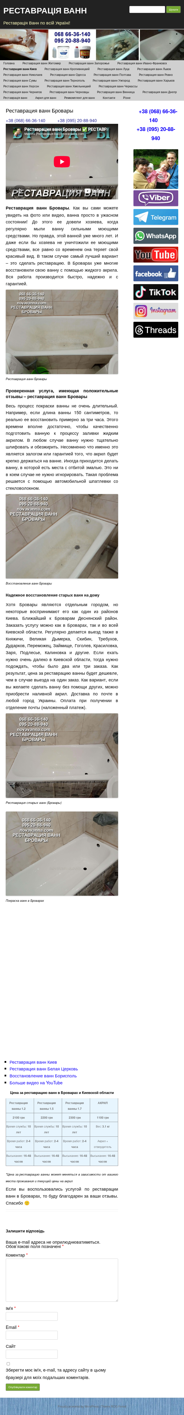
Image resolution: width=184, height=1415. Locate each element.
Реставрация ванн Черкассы (118, 86)
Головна (9, 63)
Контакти (109, 98)
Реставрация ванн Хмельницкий (69, 86)
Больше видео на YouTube (36, 1082)
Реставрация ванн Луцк (113, 69)
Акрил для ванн (45, 98)
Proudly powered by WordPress (78, 1406)
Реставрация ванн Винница (116, 92)
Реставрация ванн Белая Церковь (44, 1068)
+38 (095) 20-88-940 (77, 120)
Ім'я (11, 1308)
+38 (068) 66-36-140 (25, 120)
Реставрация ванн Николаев (22, 74)
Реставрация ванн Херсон (21, 86)
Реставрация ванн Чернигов (22, 92)
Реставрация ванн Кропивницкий (67, 69)
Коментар (17, 1255)
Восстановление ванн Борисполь (43, 1075)
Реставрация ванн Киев (20, 69)
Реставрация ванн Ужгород (111, 80)
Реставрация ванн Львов (154, 69)
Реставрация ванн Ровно (156, 74)
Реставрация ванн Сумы (20, 80)
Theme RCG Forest (113, 1406)
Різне (127, 98)
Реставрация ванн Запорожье (89, 63)
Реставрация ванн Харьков (156, 80)
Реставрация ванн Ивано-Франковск (142, 63)
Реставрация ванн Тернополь (65, 80)
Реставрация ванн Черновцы (69, 92)
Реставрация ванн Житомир (42, 63)
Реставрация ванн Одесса (68, 74)
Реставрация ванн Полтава (112, 74)
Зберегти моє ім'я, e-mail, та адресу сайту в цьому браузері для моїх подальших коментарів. (56, 1373)
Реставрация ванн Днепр (160, 92)
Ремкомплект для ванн (79, 98)
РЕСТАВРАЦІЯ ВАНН (45, 10)
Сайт (11, 1346)
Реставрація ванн (15, 98)
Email (12, 1327)
